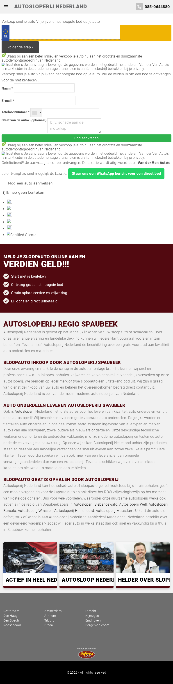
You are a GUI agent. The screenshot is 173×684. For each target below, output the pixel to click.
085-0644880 (157, 7)
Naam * (7, 88)
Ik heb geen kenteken (25, 192)
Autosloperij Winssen (35, 511)
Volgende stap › (20, 47)
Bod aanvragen (86, 138)
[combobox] (36, 112)
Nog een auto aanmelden (29, 183)
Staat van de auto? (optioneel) (24, 120)
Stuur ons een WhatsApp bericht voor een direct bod (116, 173)
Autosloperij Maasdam (114, 511)
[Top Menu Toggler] (5, 7)
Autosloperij (24, 411)
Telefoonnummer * (16, 112)
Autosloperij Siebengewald (95, 504)
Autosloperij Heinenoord (74, 511)
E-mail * (8, 101)
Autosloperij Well (133, 504)
